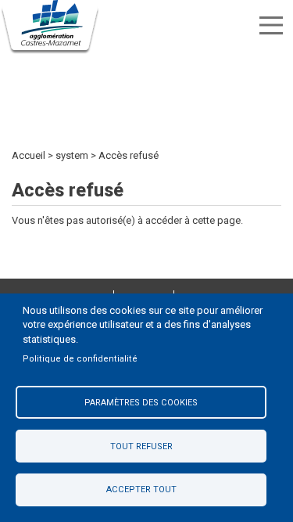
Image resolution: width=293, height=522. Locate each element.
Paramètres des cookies (141, 403)
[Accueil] (51, 27)
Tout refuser (141, 446)
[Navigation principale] (271, 25)
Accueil (28, 155)
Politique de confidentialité (80, 359)
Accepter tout (141, 489)
